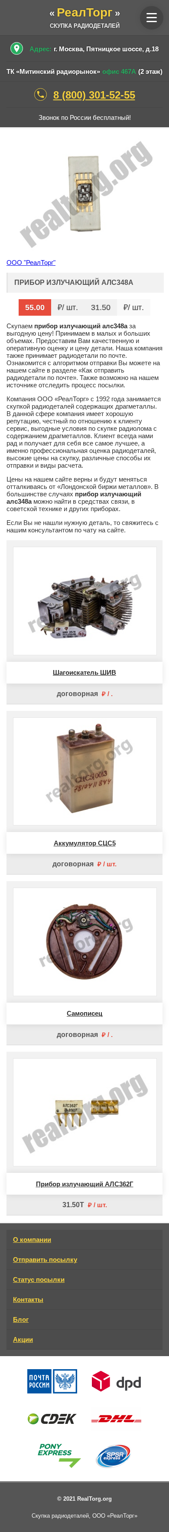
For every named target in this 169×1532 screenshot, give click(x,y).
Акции (23, 1339)
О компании (32, 1239)
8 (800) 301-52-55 (94, 95)
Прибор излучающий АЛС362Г (84, 1184)
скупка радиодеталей (85, 26)
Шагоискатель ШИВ (84, 672)
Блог (21, 1319)
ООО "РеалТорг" (30, 262)
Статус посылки (39, 1279)
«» (84, 13)
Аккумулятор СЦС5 (85, 843)
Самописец (84, 1013)
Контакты (28, 1299)
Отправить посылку (45, 1259)
